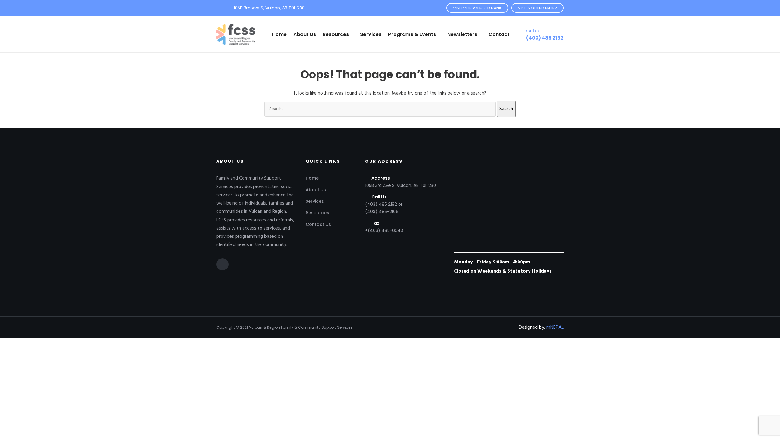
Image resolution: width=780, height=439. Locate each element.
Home (279, 34)
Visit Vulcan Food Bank (477, 8)
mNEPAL (555, 327)
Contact (498, 34)
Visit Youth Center (537, 8)
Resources (336, 34)
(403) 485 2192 (545, 37)
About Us (304, 34)
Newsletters (462, 34)
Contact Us (318, 224)
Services (370, 34)
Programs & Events (412, 34)
